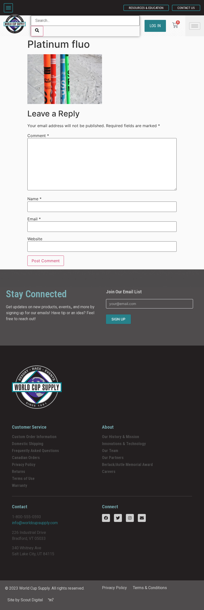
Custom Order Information (34, 436)
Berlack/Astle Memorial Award (127, 464)
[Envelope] (142, 518)
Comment (38, 136)
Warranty (19, 485)
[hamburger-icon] (194, 26)
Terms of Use (23, 478)
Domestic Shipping (27, 443)
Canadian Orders (26, 457)
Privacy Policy (23, 464)
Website (34, 239)
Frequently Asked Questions (35, 450)
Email (34, 219)
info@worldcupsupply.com (35, 522)
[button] (8, 7)
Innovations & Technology (124, 443)
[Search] (37, 31)
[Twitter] (118, 518)
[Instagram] (130, 518)
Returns (18, 471)
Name (34, 199)
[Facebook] (106, 518)
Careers (108, 471)
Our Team (110, 450)
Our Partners (113, 457)
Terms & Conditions (150, 587)
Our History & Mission (120, 436)
